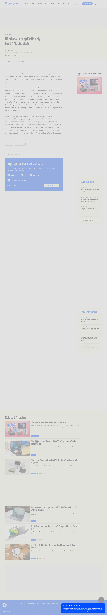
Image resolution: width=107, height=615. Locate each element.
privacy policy (84, 609)
